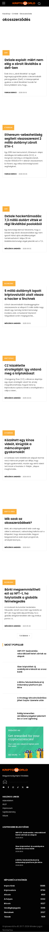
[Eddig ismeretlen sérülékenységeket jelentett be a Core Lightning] (9, 717)
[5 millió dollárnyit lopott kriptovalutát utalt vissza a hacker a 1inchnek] (24, 270)
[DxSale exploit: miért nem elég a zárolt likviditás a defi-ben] (24, 39)
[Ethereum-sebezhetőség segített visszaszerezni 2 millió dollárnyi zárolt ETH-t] (24, 114)
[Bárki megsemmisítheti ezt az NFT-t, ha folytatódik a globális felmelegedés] (24, 569)
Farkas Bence (11, 92)
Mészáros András (13, 248)
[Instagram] (13, 787)
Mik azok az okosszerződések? (18, 521)
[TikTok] (18, 787)
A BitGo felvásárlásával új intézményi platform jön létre (30, 685)
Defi (6, 53)
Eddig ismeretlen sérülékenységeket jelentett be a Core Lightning (31, 716)
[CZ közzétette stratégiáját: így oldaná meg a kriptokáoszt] (24, 345)
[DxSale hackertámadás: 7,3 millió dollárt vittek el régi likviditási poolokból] (24, 196)
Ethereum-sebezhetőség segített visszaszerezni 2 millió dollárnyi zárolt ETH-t (23, 141)
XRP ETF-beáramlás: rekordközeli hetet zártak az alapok (31, 654)
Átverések (8, 433)
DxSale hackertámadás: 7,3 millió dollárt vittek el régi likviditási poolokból (23, 220)
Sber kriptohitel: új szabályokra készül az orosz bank (31, 669)
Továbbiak (23, 636)
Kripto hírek (9, 512)
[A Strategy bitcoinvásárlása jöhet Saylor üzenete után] (9, 701)
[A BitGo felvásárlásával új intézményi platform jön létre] (9, 685)
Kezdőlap (6, 14)
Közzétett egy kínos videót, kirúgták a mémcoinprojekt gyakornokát (19, 446)
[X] (22, 787)
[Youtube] (27, 787)
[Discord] (3, 787)
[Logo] (24, 3)
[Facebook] (8, 787)
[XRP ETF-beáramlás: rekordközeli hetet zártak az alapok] (9, 654)
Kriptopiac (9, 358)
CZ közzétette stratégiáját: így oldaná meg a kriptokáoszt (23, 369)
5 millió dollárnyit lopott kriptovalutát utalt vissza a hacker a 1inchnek (24, 295)
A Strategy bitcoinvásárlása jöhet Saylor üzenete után (31, 699)
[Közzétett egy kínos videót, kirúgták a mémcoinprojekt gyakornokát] (24, 420)
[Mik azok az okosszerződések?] (24, 498)
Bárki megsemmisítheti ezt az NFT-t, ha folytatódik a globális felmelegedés (22, 595)
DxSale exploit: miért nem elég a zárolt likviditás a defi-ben (24, 64)
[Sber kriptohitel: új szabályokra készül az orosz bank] (9, 670)
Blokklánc (9, 283)
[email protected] (18, 782)
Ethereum (8, 127)
